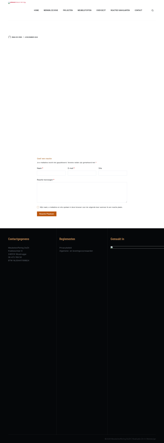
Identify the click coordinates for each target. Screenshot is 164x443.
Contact (138, 10)
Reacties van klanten (120, 10)
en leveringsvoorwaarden (81, 251)
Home (36, 10)
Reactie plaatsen (46, 214)
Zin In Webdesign (148, 439)
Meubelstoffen (84, 10)
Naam (40, 168)
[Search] (152, 10)
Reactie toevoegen (45, 180)
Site (100, 168)
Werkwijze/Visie (51, 10)
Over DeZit (101, 10)
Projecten (68, 10)
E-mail (71, 168)
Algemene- (64, 251)
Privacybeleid (65, 248)
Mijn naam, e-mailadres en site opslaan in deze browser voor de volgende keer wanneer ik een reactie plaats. (81, 207)
